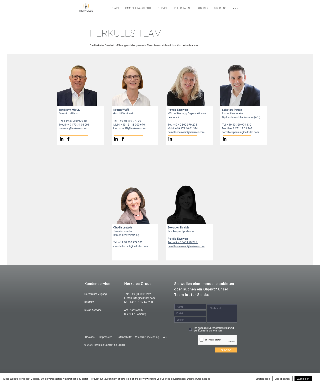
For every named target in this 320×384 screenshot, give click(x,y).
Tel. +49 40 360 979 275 (182, 242)
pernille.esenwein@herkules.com (186, 246)
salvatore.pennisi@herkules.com (240, 132)
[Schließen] (316, 378)
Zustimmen (303, 378)
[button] (138, 8)
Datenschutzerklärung (198, 378)
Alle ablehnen (282, 378)
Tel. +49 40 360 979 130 (236, 124)
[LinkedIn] (61, 138)
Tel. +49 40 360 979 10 (73, 121)
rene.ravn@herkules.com (72, 128)
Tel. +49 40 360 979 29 (127, 121)
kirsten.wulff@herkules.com (129, 128)
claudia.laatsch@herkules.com (130, 246)
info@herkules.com (144, 298)
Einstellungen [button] (263, 378)
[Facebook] (68, 138)
